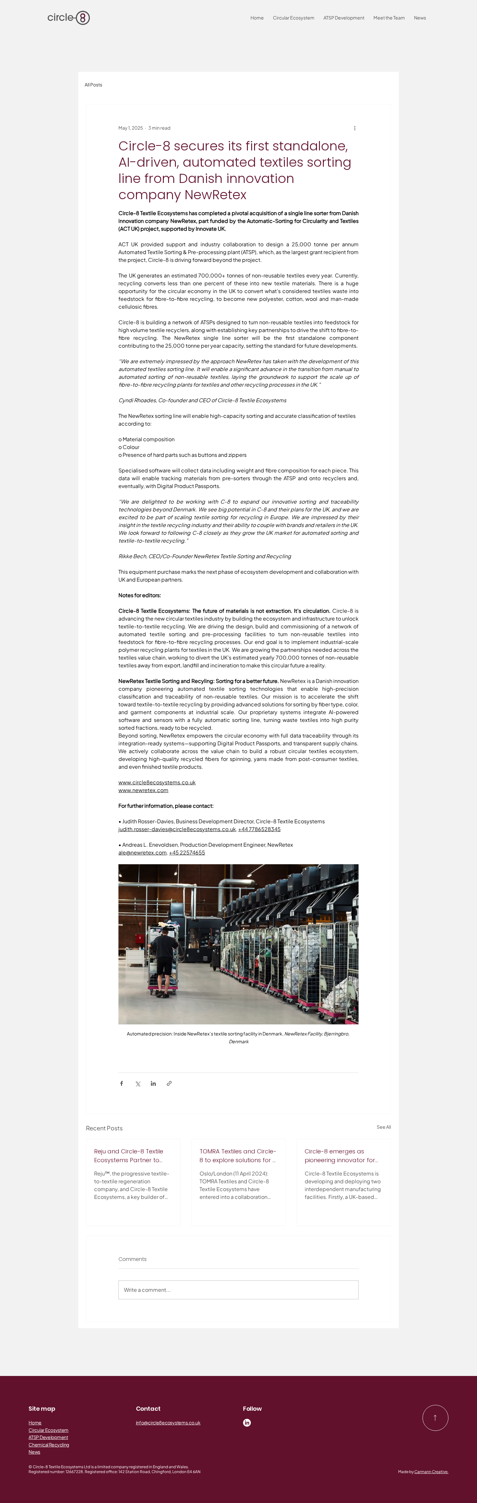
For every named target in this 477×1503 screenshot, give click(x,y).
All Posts (93, 84)
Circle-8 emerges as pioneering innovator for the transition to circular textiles (340, 1155)
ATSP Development (48, 1437)
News (34, 1452)
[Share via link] (169, 1083)
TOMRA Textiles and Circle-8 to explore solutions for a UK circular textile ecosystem (238, 1155)
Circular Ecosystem (48, 1430)
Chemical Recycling (49, 1444)
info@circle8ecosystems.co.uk (168, 1422)
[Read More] (435, 1418)
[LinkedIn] (247, 1423)
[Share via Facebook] (121, 1083)
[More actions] (355, 128)
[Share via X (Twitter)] (137, 1083)
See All (384, 1127)
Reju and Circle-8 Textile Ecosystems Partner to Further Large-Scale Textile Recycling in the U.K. (132, 1155)
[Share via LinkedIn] (153, 1083)
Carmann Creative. (431, 1471)
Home (35, 1422)
